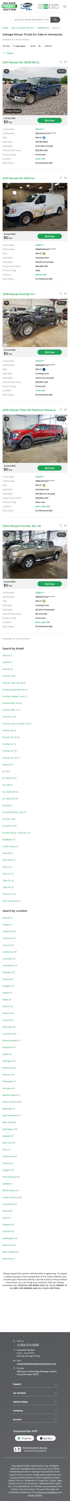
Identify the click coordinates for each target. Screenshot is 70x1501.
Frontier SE (8, 730)
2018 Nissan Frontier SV (18, 294)
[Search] (55, 20)
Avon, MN (40, 158)
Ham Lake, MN (42, 506)
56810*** (39, 245)
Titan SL (6, 873)
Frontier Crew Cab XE (13, 683)
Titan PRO (7, 860)
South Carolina (10, 1197)
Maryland (7, 1047)
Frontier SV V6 (9, 758)
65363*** (39, 592)
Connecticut (8, 965)
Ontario (6, 1163)
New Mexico (8, 1129)
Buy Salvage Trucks (23, 27)
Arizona (6, 945)
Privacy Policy (35, 1495)
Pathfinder (7, 839)
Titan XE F (7, 894)
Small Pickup (9, 846)
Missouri (6, 1074)
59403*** (40, 361)
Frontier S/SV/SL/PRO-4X (15, 723)
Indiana (6, 1013)
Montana (7, 1088)
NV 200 (6, 785)
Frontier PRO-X (10, 710)
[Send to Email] (65, 62)
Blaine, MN (40, 274)
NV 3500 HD (8, 798)
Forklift (6, 662)
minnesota (43, 27)
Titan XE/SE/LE (10, 901)
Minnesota (8, 1068)
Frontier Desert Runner (13, 689)
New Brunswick (10, 1095)
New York (7, 1142)
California (7, 952)
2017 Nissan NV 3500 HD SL (21, 62)
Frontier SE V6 (9, 737)
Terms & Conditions (47, 1492)
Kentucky (7, 1027)
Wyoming (7, 1258)
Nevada (6, 1136)
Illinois (6, 1006)
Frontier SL (8, 744)
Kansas (6, 1020)
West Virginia (9, 1252)
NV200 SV (7, 826)
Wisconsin (7, 1245)
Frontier (6, 676)
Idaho (5, 999)
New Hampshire (10, 1115)
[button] (64, 91)
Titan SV (6, 880)
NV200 (6, 805)
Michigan (7, 1061)
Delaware (7, 972)
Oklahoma (8, 1156)
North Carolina (10, 1102)
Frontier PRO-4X (10, 703)
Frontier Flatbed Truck (13, 696)
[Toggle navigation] (65, 6)
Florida (6, 979)
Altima (6, 655)
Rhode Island (9, 1190)
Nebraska (7, 1108)
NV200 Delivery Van (12, 812)
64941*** (39, 477)
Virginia (6, 1224)
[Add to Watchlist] (61, 62)
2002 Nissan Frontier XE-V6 (21, 526)
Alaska (6, 924)
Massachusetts (10, 1040)
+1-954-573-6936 (28, 1345)
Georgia (6, 986)
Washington (8, 1238)
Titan (5, 853)
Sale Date (20, 46)
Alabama (7, 931)
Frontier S (7, 717)
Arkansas (7, 938)
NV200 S (7, 819)
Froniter (6, 669)
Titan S (6, 867)
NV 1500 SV (8, 778)
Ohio (5, 1149)
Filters (10, 53)
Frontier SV (8, 751)
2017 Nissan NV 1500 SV (18, 178)
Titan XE (6, 887)
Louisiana (7, 1033)
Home (5, 27)
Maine (5, 1054)
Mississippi (8, 1081)
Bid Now (50, 120)
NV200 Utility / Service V (15, 833)
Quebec (6, 1183)
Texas (5, 1211)
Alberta (6, 918)
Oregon (6, 1170)
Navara (6, 764)
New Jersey (8, 1122)
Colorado (7, 958)
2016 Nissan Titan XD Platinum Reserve (29, 410)
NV (4, 771)
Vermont (7, 1231)
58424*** (40, 129)
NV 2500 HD (8, 792)
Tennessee (7, 1204)
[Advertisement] (35, 1310)
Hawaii (6, 993)
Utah (5, 1217)
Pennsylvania (9, 1177)
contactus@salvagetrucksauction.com (36, 1363)
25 (39, 46)
